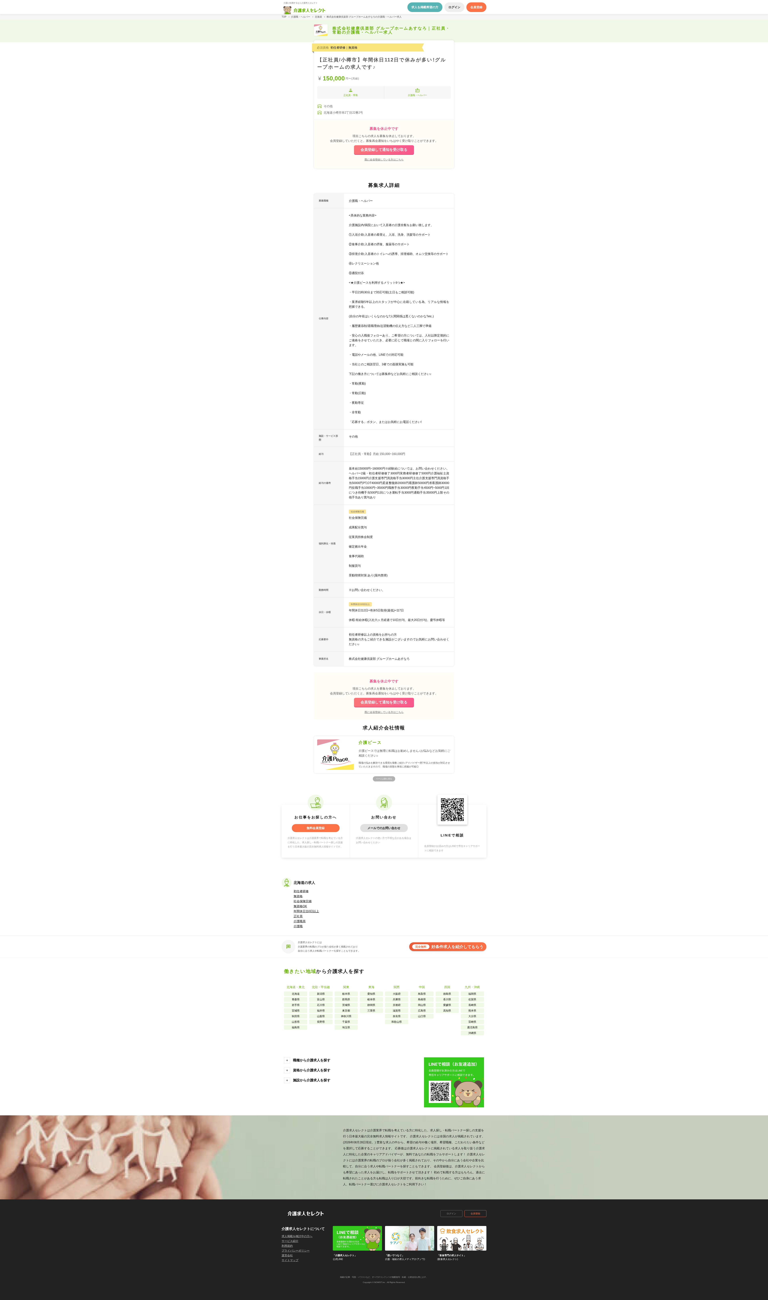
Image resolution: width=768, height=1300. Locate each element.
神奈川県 (346, 1016)
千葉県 (346, 1021)
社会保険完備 (303, 901)
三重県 (371, 1010)
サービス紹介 (290, 1241)
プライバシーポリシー (296, 1250)
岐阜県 (371, 999)
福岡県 (472, 993)
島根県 (422, 999)
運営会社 (287, 1255)
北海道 (296, 993)
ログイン (451, 1213)
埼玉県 (346, 1027)
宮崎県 (472, 1021)
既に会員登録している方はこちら (384, 159)
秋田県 (296, 1016)
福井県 (321, 1010)
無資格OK (300, 906)
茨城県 (346, 1005)
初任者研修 (301, 891)
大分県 (472, 1016)
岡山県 (422, 1005)
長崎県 (472, 1005)
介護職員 (300, 921)
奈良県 (397, 1016)
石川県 (321, 1005)
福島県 (296, 1027)
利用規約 (287, 1245)
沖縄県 (472, 1033)
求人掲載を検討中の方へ (297, 1236)
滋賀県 (397, 1010)
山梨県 (321, 1016)
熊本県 (472, 1010)
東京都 (346, 1010)
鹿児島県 (472, 1027)
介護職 (298, 926)
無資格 (298, 896)
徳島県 (447, 993)
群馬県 (346, 999)
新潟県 (321, 993)
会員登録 (475, 1213)
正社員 (298, 916)
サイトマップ (290, 1260)
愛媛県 (447, 1005)
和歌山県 (396, 1021)
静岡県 (371, 1005)
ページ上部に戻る (384, 779)
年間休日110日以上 (306, 911)
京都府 (397, 1005)
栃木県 (346, 993)
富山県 (321, 999)
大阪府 (397, 993)
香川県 (447, 999)
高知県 (447, 1010)
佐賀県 (472, 999)
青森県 (296, 999)
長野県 (321, 1021)
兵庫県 (397, 999)
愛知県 (371, 993)
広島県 (422, 1010)
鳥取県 (422, 993)
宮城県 (296, 1010)
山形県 (296, 1021)
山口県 (422, 1016)
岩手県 (296, 1005)
